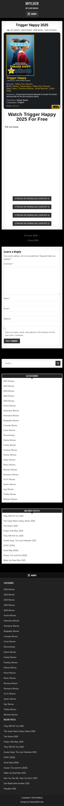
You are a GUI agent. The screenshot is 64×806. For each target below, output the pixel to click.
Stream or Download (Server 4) (32, 215)
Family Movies (9, 445)
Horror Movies (9, 460)
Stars (14, 88)
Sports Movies (9, 484)
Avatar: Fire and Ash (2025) (15, 555)
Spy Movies (8, 489)
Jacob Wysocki (41, 88)
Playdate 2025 (10, 789)
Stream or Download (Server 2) (32, 198)
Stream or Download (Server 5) (32, 223)
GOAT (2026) (9, 545)
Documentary (9, 435)
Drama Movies (9, 440)
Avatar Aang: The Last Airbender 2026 (19, 540)
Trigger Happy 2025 (32, 25)
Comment (8, 264)
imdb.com (15, 106)
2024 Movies (8, 391)
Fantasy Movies (10, 450)
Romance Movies (10, 475)
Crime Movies (38, 30)
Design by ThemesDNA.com (32, 802)
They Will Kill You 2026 (13, 516)
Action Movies (9, 406)
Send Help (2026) (10, 550)
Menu (34, 14)
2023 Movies (8, 386)
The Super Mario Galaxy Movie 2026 (19, 521)
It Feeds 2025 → (32, 236)
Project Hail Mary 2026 (13, 531)
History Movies (9, 455)
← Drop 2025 (32, 240)
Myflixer (32, 3)
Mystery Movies (10, 470)
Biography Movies (11, 420)
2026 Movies (8, 401)
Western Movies (10, 499)
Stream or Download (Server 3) (32, 207)
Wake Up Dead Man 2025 (14, 560)
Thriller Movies (50, 30)
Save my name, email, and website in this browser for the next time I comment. (30, 334)
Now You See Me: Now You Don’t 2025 (20, 778)
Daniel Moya (25, 86)
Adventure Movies (11, 411)
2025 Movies (15, 30)
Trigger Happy (16, 78)
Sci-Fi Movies (9, 479)
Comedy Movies (26, 30)
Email (7, 308)
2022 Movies (8, 381)
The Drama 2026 (10, 526)
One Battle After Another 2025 (16, 783)
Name (7, 298)
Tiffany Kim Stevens (24, 84)
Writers (16, 86)
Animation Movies (11, 415)
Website (7, 319)
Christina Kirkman (25, 88)
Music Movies (9, 465)
